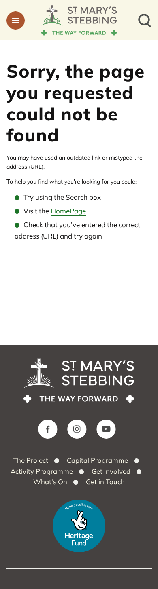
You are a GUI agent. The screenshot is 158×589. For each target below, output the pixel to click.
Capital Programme (97, 460)
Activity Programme (42, 471)
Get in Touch (105, 481)
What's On (50, 481)
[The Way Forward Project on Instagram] (77, 429)
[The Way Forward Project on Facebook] (48, 429)
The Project (30, 460)
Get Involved (111, 471)
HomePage (68, 211)
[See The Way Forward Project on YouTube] (106, 429)
